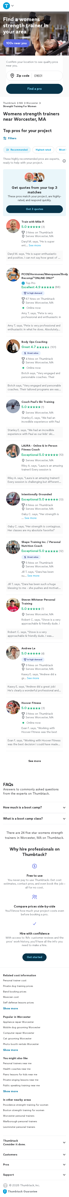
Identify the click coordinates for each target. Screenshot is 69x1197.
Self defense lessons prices (18, 1002)
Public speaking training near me (21, 1085)
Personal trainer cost (14, 980)
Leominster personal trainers (19, 1127)
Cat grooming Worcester (17, 1038)
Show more (10, 1008)
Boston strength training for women (23, 1110)
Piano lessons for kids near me (20, 1074)
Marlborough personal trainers (20, 1121)
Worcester (32, 103)
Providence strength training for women (25, 1105)
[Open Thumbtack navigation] (8, 5)
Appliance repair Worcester (18, 1022)
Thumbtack (9, 103)
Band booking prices (14, 991)
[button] (28, 283)
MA (21, 103)
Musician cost (11, 997)
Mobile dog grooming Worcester (21, 1027)
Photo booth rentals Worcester (21, 1044)
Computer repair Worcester (18, 1033)
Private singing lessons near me (20, 1080)
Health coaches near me (16, 1069)
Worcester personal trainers (18, 1116)
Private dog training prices (18, 986)
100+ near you (16, 43)
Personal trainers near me (17, 1063)
